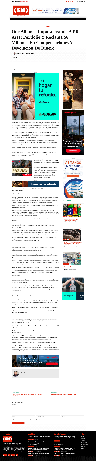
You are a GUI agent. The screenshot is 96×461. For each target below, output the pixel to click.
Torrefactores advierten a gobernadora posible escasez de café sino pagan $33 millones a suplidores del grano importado (73, 243)
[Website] (14, 455)
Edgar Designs (60, 459)
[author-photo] (65, 221)
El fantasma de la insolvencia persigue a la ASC (64, 394)
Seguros (48, 26)
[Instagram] (68, 1)
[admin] (14, 53)
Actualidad (66, 263)
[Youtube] (74, 1)
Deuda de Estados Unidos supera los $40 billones (38, 453)
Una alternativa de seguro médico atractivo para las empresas (27, 394)
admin (19, 53)
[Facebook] (66, 1)
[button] (84, 1)
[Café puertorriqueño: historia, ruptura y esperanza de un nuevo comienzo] (72, 210)
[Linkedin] (70, 1)
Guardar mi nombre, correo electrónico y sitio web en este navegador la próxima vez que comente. (30, 419)
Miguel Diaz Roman (69, 246)
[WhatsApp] (26, 57)
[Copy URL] (32, 57)
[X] (72, 1)
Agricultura (67, 216)
